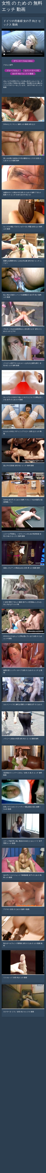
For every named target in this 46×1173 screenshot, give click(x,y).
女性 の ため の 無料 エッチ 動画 (22, 6)
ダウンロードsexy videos (23, 61)
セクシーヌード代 (32, 70)
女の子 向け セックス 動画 (22, 74)
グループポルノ (13, 70)
